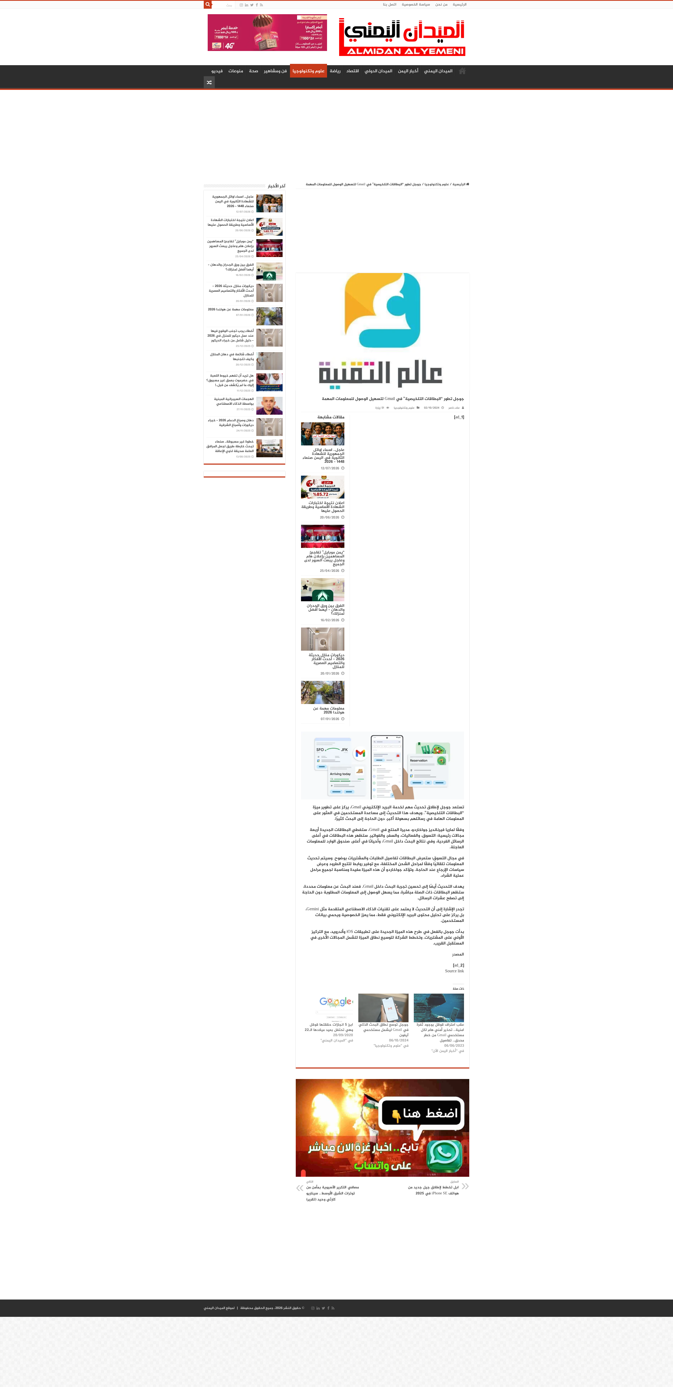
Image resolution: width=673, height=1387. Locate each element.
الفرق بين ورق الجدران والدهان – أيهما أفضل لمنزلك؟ (325, 610)
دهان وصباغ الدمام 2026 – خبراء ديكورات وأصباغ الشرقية (231, 423)
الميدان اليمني (438, 71)
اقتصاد (352, 71)
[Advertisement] (336, 133)
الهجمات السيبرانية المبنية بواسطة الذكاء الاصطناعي (234, 401)
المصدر (458, 954)
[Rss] (261, 5)
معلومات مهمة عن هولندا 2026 (328, 710)
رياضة (335, 71)
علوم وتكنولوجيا (308, 71)
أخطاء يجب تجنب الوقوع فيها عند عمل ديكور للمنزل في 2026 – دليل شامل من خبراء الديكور (230, 335)
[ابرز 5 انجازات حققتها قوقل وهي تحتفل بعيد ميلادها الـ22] (328, 1008)
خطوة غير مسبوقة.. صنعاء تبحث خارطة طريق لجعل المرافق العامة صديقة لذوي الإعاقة (230, 446)
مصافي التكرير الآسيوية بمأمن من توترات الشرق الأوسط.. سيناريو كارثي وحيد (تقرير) (332, 1191)
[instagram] (241, 5)
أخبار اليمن (408, 71)
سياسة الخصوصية (416, 5)
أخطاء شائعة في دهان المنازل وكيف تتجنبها (232, 357)
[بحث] (208, 5)
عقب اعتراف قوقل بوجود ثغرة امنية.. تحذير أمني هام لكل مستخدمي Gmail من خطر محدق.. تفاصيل (440, 1033)
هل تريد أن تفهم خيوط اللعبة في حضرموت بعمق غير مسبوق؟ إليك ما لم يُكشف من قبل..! (230, 380)
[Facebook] (256, 5)
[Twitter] (252, 5)
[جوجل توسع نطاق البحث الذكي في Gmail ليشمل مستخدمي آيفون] (383, 1008)
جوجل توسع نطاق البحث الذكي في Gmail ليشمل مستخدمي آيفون (384, 1030)
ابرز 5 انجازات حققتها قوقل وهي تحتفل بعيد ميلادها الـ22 (329, 1027)
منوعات (235, 71)
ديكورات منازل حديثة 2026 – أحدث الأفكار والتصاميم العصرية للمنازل (326, 661)
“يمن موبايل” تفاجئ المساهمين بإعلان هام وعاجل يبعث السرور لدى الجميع (324, 558)
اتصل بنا (389, 5)
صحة (253, 71)
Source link (454, 971)
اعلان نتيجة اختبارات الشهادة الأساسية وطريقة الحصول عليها (322, 507)
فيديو (217, 71)
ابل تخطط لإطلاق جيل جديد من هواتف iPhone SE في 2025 (433, 1187)
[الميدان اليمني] (402, 39)
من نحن (441, 5)
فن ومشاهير (275, 71)
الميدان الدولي (378, 71)
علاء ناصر (454, 407)
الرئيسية (460, 5)
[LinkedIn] (246, 5)
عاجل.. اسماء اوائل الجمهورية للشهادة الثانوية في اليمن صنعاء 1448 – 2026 (323, 456)
